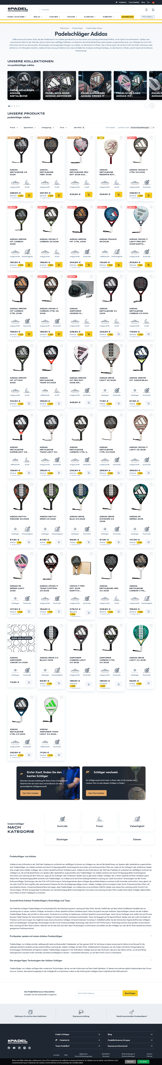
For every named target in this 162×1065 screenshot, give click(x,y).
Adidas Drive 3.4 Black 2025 (49, 659)
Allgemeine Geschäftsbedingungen (83, 1055)
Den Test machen (30, 793)
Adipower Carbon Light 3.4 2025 (78, 660)
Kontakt (56, 1055)
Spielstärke (28, 127)
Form (62, 127)
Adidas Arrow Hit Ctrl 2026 (78, 241)
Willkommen (64, 28)
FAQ (65, 1055)
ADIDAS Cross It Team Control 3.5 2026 (49, 588)
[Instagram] (24, 1047)
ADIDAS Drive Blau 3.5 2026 (77, 518)
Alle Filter (78, 127)
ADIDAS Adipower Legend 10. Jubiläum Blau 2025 (78, 311)
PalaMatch (122, 2)
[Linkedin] (19, 1047)
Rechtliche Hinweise (106, 1055)
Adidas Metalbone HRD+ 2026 (46, 172)
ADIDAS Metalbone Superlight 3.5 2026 (18, 450)
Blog (143, 2)
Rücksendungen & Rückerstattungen (128, 1055)
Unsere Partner (150, 1055)
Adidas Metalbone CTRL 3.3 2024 (17, 732)
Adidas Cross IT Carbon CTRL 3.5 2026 (49, 311)
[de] (153, 2)
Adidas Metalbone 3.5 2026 (18, 172)
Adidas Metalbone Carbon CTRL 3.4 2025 (137, 588)
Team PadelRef (134, 2)
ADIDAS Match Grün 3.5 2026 (48, 518)
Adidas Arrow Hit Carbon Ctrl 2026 (18, 311)
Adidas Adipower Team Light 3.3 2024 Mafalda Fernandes (49, 732)
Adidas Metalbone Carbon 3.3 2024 (138, 311)
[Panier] (153, 9)
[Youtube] (14, 1047)
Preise (12, 127)
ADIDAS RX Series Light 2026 (17, 588)
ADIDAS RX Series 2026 (136, 518)
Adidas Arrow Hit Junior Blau (138, 379)
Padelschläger (77, 28)
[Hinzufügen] (29, 195)
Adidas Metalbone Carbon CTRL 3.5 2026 (79, 450)
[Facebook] (8, 1047)
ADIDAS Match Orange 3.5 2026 (19, 518)
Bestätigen (130, 993)
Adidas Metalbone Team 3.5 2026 (48, 380)
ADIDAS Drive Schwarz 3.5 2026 (107, 519)
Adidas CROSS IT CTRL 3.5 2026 (138, 171)
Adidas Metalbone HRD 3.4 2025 (109, 588)
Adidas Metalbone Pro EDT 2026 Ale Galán (79, 172)
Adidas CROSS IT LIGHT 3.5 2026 (138, 449)
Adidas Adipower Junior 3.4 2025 (19, 660)
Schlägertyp (46, 127)
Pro (148, 2)
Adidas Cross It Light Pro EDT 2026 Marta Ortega (138, 242)
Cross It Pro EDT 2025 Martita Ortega (77, 588)
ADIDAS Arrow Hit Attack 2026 (18, 380)
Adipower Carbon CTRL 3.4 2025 (107, 660)
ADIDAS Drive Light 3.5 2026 (108, 379)
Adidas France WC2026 (108, 241)
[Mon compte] (146, 9)
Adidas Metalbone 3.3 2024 (108, 311)
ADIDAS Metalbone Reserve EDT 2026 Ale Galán (109, 172)
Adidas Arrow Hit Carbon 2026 (18, 242)
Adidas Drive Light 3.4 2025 (137, 659)
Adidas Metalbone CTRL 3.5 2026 (107, 450)
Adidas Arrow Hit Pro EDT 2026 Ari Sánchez (78, 380)
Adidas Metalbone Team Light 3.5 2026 (48, 450)
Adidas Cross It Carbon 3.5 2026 (49, 241)
